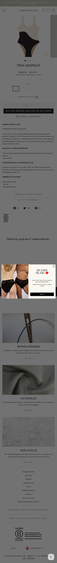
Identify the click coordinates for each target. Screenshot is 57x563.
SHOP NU (42, 294)
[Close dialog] (54, 266)
